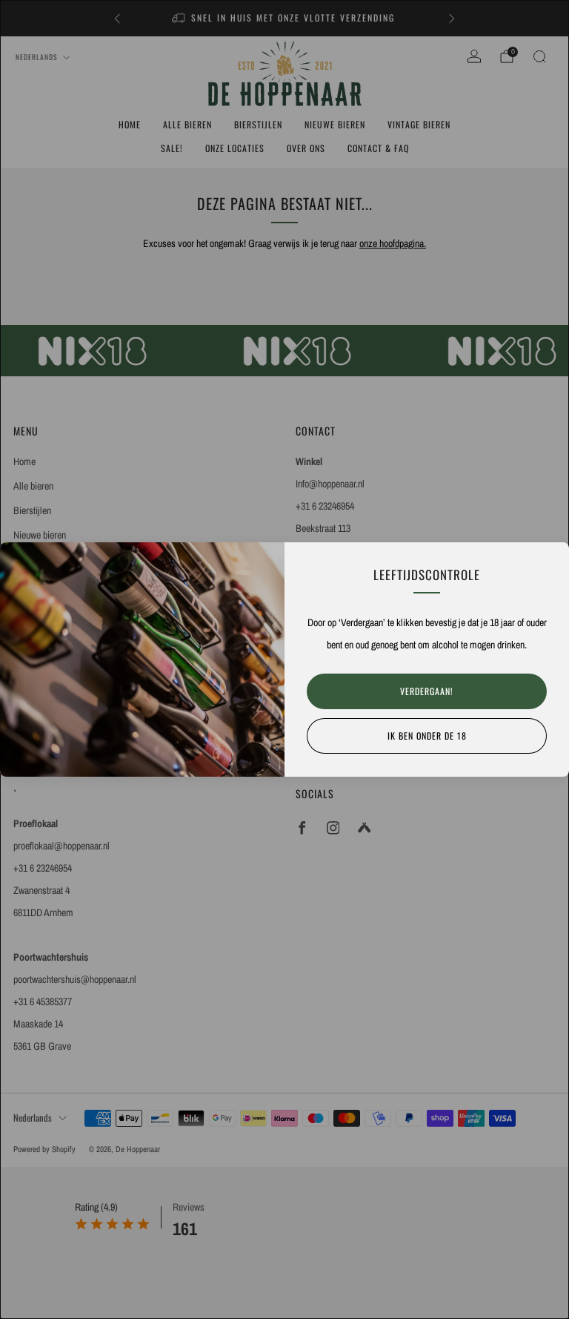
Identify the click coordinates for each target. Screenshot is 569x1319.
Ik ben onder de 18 (427, 735)
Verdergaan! (426, 691)
